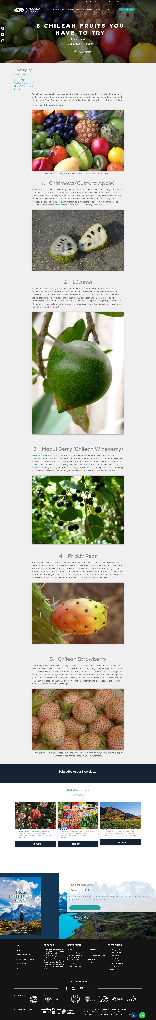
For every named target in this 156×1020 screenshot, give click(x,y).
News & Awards (24, 86)
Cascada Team (80, 43)
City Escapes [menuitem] (114, 969)
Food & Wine (80, 39)
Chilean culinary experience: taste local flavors (77, 828)
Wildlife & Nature (24, 83)
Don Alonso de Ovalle (89, 672)
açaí (87, 465)
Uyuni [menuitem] (92, 962)
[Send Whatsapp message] (142, 1015)
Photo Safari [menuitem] (114, 958)
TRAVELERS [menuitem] (87, 10)
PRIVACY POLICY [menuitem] (22, 964)
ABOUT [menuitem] (99, 10)
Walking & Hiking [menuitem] (116, 950)
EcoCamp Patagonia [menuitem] (76, 953)
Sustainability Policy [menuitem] (25, 959)
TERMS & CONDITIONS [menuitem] (24, 955)
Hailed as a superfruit (42, 455)
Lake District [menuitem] (73, 964)
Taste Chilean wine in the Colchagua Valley (119, 828)
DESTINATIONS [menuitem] (73, 10)
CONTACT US (127, 9)
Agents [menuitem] (116, 1)
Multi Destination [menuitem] (75, 966)
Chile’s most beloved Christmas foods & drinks (35, 828)
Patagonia (21, 74)
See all (17, 89)
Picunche (105, 675)
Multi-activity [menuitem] (115, 955)
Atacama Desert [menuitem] (74, 957)
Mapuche (117, 675)
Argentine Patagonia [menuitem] (97, 955)
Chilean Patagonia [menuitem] (75, 955)
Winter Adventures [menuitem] (117, 972)
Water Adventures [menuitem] (116, 963)
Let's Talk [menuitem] (20, 968)
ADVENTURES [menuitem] (58, 10)
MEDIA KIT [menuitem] (20, 945)
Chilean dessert (60, 205)
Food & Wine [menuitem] (114, 966)
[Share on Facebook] (2, 28)
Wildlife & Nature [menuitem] (116, 952)
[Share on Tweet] (2, 34)
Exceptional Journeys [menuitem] (117, 961)
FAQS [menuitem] (18, 950)
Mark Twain (37, 190)
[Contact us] (134, 1015)
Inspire (19, 80)
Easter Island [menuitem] (73, 961)
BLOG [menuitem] (107, 10)
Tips (18, 77)
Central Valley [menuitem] (74, 959)
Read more (35, 843)
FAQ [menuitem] (110, 1)
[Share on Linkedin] (2, 41)
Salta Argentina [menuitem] (95, 953)
